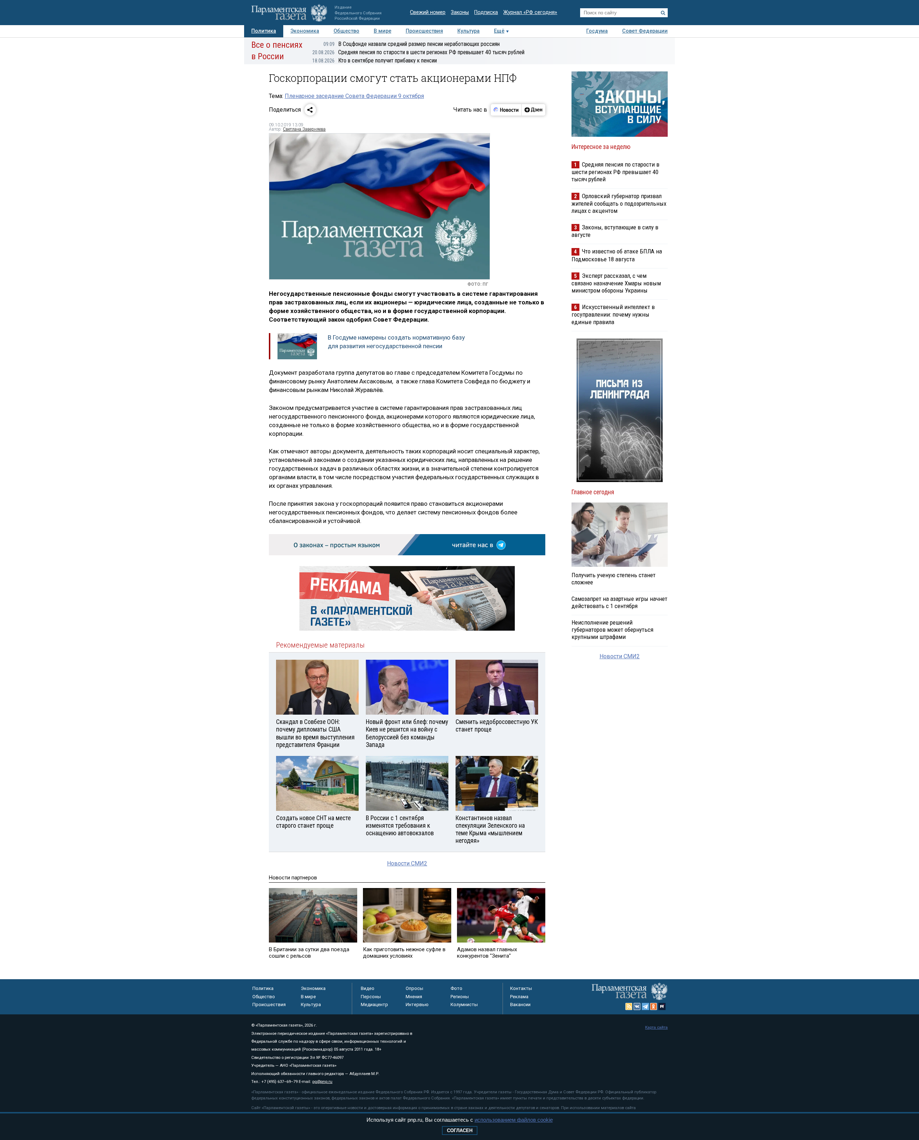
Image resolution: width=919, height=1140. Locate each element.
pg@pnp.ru (322, 1081)
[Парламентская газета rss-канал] (629, 1006)
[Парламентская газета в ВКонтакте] (637, 1006)
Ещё (499, 31)
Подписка (486, 12)
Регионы (460, 996)
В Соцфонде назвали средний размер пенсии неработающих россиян (411, 44)
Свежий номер (427, 12)
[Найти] (663, 13)
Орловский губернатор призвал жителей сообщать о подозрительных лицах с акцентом (619, 203)
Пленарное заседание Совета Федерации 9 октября (354, 96)
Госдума (597, 31)
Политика (263, 31)
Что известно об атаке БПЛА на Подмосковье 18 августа (617, 255)
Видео (367, 988)
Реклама (519, 996)
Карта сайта (656, 1027)
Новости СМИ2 (407, 863)
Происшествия (424, 31)
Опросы (414, 988)
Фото (456, 988)
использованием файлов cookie (514, 1120)
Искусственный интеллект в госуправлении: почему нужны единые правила (613, 314)
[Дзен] (533, 110)
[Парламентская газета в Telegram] (645, 1006)
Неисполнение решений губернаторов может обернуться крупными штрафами (612, 629)
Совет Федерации (645, 31)
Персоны (371, 996)
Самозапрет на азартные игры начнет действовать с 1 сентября (619, 602)
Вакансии (520, 1004)
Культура (468, 31)
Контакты (521, 988)
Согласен (459, 1130)
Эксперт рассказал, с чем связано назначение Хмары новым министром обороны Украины (616, 283)
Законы (460, 12)
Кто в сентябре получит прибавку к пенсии (374, 60)
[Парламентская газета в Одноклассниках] (653, 1006)
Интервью (417, 1004)
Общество (346, 31)
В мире (382, 31)
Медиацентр (374, 1004)
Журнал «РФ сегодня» (530, 12)
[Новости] (506, 110)
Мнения (414, 996)
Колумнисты (464, 1004)
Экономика (304, 31)
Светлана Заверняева (304, 129)
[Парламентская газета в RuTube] (662, 1006)
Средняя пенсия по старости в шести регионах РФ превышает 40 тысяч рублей (418, 52)
